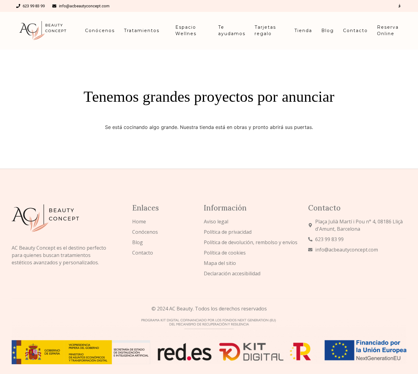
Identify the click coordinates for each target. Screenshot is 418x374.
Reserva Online (388, 30)
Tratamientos (141, 30)
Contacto (355, 30)
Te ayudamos (231, 30)
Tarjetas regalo (265, 30)
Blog (327, 30)
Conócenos (100, 30)
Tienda (303, 30)
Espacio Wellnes (185, 30)
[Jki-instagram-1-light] (399, 6)
